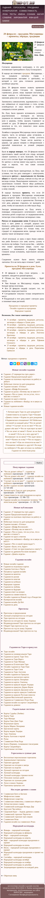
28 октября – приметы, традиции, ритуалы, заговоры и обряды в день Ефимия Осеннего (25, 340)
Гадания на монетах (12, 574)
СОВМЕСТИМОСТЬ (28, 11)
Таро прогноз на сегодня (14, 618)
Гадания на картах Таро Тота (16, 656)
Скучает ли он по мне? (24, 425)
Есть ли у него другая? (27, 434)
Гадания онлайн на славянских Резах (19, 821)
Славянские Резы (11, 819)
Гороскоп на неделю (12, 767)
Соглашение (14, 894)
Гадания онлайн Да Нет (14, 602)
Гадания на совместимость (15, 594)
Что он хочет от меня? (15, 431)
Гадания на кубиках (12, 581)
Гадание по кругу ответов (15, 536)
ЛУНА (5, 14)
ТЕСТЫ (13, 14)
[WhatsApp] (28, 363)
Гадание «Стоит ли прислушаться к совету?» (23, 549)
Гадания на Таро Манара (14, 661)
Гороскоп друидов (11, 762)
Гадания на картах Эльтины (16, 682)
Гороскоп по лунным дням (15, 780)
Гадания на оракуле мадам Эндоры (19, 684)
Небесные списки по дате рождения (19, 521)
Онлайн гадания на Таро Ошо (16, 666)
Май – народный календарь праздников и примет (21, 841)
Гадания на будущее (12, 589)
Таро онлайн (9, 651)
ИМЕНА (21, 14)
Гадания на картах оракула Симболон (20, 692)
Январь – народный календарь (17, 830)
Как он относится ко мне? (29, 442)
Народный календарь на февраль (18, 832)
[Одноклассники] (18, 363)
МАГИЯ (40, 14)
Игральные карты (11, 723)
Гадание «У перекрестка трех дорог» (19, 511)
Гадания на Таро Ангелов (15, 672)
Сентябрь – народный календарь (18, 857)
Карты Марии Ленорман (14, 726)
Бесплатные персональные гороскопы (20, 757)
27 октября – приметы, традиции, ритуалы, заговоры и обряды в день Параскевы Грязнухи (25, 348)
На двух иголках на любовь (29, 448)
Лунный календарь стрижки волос (18, 775)
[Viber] (25, 363)
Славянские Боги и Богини (15, 793)
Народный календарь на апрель (17, 838)
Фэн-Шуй (33, 17)
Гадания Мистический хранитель (18, 697)
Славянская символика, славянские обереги (22, 801)
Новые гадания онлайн (14, 406)
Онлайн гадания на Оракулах (16, 674)
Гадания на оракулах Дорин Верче (18, 687)
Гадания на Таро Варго (14, 659)
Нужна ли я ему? (19, 439)
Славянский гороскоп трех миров (18, 816)
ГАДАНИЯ (6, 7)
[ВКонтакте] (11, 363)
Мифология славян (12, 796)
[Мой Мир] (32, 363)
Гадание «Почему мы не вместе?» (18, 529)
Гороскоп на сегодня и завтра (16, 765)
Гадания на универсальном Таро (18, 654)
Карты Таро (9, 716)
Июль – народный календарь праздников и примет (22, 848)
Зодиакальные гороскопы (15, 760)
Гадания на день (11, 604)
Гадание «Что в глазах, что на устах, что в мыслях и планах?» (21, 533)
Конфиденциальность (29, 894)
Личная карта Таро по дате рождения (19, 490)
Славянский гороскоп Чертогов (17, 814)
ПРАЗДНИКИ (33, 7)
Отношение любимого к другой (19, 445)
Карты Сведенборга (12, 746)
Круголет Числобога (12, 809)
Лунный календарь (12, 772)
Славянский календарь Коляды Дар (19, 806)
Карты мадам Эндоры (13, 731)
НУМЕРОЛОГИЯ (9, 11)
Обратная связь (10, 875)
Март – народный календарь (16, 835)
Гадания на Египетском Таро (16, 664)
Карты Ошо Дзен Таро (13, 721)
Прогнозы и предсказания (15, 613)
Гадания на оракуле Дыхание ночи (18, 689)
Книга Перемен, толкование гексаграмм (21, 744)
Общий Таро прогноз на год (16, 625)
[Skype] (35, 363)
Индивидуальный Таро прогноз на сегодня (22, 623)
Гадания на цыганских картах (16, 677)
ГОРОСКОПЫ (19, 7)
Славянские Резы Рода (13, 741)
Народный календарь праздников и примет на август (23, 853)
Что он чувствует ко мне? (31, 428)
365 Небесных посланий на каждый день (24, 421)
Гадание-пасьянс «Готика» (15, 524)
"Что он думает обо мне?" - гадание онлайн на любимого (23, 477)
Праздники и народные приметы (23, 305)
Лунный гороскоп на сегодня (16, 770)
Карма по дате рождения (31, 417)
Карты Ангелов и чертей (14, 736)
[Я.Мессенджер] (14, 363)
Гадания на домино (12, 705)
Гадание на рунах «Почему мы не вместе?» (22, 391)
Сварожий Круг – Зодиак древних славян (21, 811)
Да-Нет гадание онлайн (14, 485)
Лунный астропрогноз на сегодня (18, 615)
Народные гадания (12, 584)
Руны (6, 739)
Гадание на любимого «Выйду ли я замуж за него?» (23, 540)
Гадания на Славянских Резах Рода (19, 700)
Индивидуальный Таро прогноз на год (20, 631)
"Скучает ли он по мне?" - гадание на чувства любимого (23, 482)
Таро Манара (9, 718)
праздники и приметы (17, 358)
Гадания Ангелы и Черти (14, 569)
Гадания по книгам (12, 579)
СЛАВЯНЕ (7, 17)
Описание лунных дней (14, 777)
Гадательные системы (13, 749)
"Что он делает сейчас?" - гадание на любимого (19, 472)
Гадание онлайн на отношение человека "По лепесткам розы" (23, 500)
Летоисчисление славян (14, 804)
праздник (26, 73)
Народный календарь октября (16, 859)
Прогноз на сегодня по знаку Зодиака (20, 620)
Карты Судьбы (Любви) (14, 713)
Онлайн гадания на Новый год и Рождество (22, 597)
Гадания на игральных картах (16, 566)
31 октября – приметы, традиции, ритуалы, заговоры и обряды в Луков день (25, 321)
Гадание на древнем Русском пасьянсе (20, 551)
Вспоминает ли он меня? (15, 436)
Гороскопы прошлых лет (14, 785)
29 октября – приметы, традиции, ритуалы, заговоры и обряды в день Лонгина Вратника (25, 332)
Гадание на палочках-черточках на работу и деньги (22, 518)
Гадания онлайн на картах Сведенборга (21, 702)
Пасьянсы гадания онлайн (15, 571)
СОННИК (31, 14)
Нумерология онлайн (13, 599)
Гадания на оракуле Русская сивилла (19, 694)
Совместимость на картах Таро (19, 414)
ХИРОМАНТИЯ (20, 17)
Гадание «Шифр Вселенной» (16, 526)
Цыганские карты (11, 728)
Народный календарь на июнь (17, 845)
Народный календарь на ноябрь (17, 862)
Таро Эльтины (10, 733)
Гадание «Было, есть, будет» (16, 546)
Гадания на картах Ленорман (16, 679)
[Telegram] (21, 363)
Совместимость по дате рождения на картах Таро (22, 496)
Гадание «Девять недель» (14, 554)
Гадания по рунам (11, 576)
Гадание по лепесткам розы (23, 450)
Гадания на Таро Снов (13, 669)
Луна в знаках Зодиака (13, 783)
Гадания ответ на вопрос (14, 592)
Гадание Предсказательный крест (18, 514)
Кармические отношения (17, 420)
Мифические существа (13, 799)
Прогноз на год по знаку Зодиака (18, 628)
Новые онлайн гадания (13, 564)
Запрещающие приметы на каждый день (21, 867)
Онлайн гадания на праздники (23, 308)
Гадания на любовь (12, 586)
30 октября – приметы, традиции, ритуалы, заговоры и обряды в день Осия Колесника (25, 326)
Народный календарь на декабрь (18, 864)
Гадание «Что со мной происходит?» (19, 544)
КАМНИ (5, 21)
